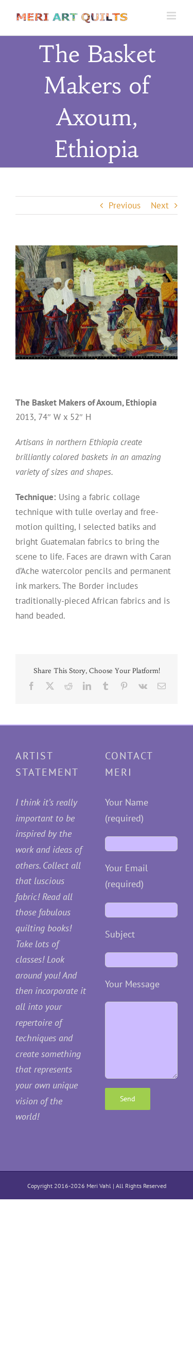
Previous (125, 205)
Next (160, 205)
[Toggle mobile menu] (172, 15)
